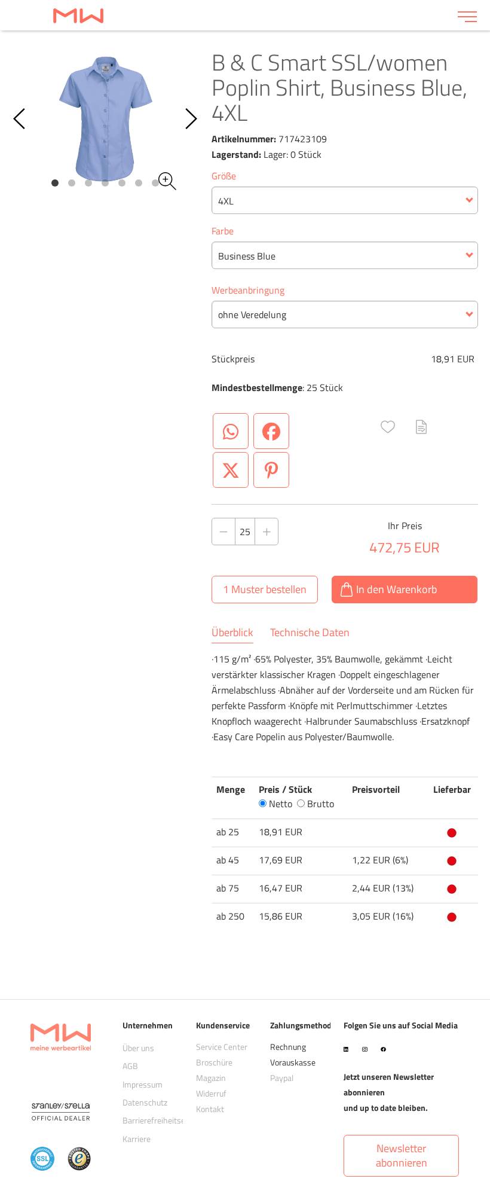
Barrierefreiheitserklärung (168, 1120)
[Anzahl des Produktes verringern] (223, 531)
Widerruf (211, 1093)
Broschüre (214, 1062)
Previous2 (20, 119)
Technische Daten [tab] (310, 632)
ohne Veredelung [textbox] (252, 314)
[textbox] (344, 201)
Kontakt (210, 1109)
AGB (130, 1065)
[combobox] (345, 200)
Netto (279, 803)
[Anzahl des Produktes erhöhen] (266, 531)
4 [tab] (105, 183)
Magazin (211, 1077)
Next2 (190, 119)
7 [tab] (155, 183)
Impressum (142, 1084)
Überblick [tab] (232, 632)
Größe (224, 176)
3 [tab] (88, 183)
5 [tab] (121, 183)
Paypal (281, 1077)
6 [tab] (138, 183)
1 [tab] (55, 183)
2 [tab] (71, 183)
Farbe (223, 231)
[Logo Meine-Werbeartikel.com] (229, 15)
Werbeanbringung (248, 290)
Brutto (319, 803)
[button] (388, 427)
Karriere (136, 1138)
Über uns (138, 1048)
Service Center (221, 1046)
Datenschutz (144, 1102)
